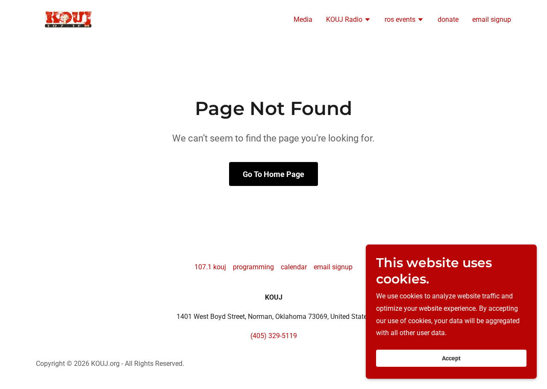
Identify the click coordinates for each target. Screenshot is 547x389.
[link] (69, 19)
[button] (348, 21)
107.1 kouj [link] (210, 267)
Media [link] (303, 19)
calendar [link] (294, 267)
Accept (451, 358)
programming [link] (253, 267)
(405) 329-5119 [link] (273, 336)
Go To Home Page (273, 174)
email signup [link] (491, 19)
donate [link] (448, 19)
